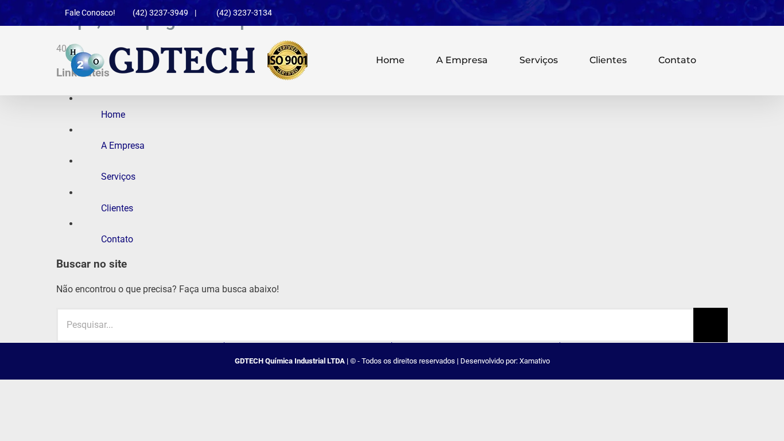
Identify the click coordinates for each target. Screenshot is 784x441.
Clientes (117, 208)
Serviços (118, 176)
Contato (117, 239)
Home (113, 114)
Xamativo (534, 361)
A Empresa (123, 145)
